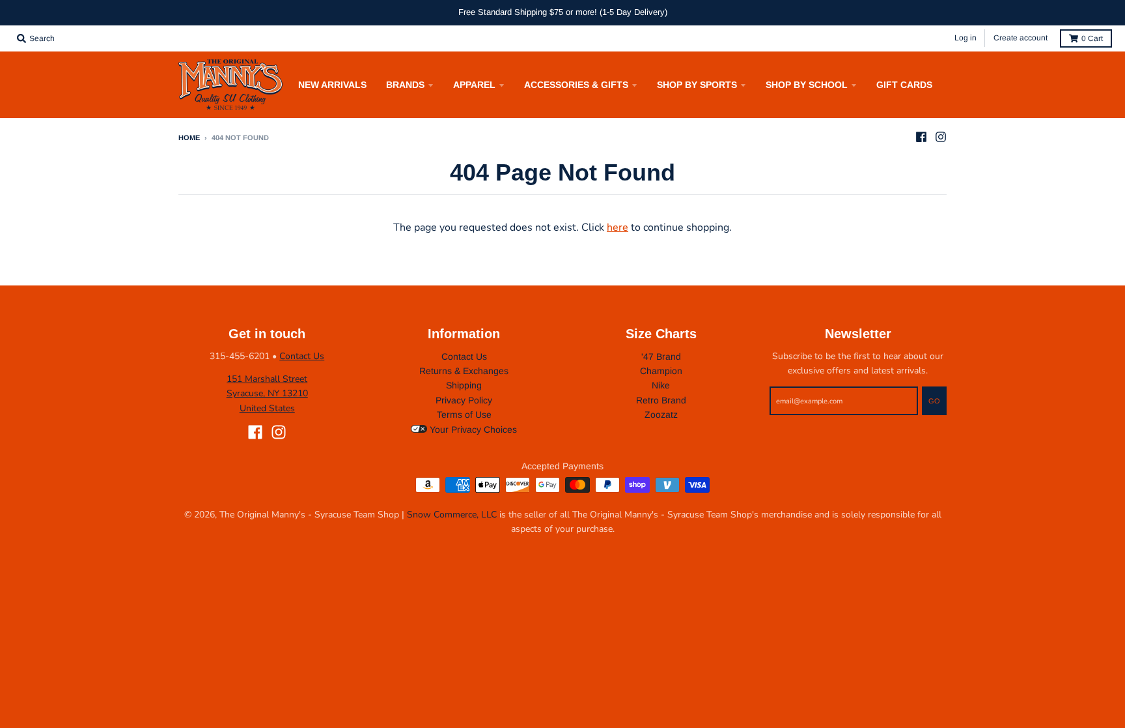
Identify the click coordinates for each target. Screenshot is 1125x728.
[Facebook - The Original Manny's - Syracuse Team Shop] (921, 137)
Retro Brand (661, 400)
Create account (1020, 37)
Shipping (464, 385)
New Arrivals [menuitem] (332, 85)
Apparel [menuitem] (474, 85)
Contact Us (301, 356)
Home (189, 137)
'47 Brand (661, 356)
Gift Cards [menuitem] (904, 85)
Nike (661, 385)
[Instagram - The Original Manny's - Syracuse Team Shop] (941, 137)
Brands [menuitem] (405, 85)
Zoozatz (661, 414)
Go (934, 401)
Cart (1092, 38)
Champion (661, 371)
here (617, 227)
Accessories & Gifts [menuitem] (576, 85)
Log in (965, 37)
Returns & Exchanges (463, 371)
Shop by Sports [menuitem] (697, 85)
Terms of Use (464, 414)
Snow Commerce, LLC (452, 514)
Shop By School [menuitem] (807, 85)
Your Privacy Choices (472, 429)
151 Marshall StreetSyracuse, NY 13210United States (267, 394)
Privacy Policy (464, 400)
